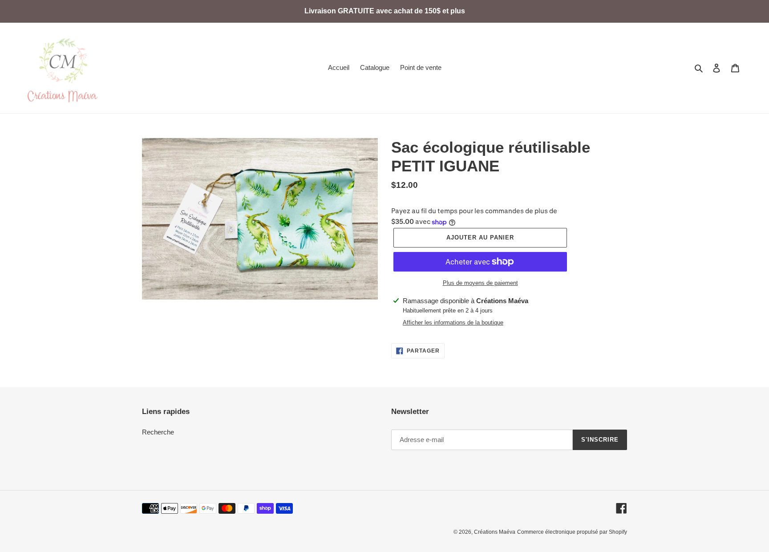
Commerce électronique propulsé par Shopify (572, 532)
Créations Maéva (494, 532)
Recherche (158, 432)
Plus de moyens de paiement (480, 283)
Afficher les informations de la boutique (453, 322)
